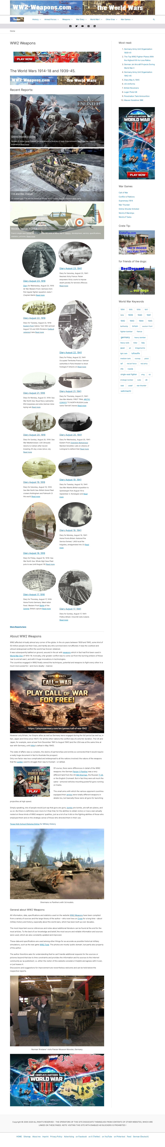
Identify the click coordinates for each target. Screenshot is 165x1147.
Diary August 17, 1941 (70, 609)
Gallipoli (51, 329)
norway (137, 358)
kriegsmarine (140, 348)
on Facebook (81, 1136)
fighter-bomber (126, 331)
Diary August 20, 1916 (34, 435)
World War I (95, 19)
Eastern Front (28, 326)
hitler (135, 343)
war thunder (141, 386)
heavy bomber (140, 337)
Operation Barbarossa (79, 443)
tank (22, 198)
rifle (121, 369)
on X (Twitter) (94, 1136)
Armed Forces (50, 19)
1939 (130, 315)
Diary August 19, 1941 (70, 479)
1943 (132, 321)
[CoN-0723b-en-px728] (57, 57)
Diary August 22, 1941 (71, 352)
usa (122, 385)
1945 (150, 321)
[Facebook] (70, 26)
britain (135, 326)
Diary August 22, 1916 (34, 318)
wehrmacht (126, 391)
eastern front (147, 326)
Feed (129, 1136)
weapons (67, 652)
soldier (20, 762)
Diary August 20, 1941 (71, 435)
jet (130, 348)
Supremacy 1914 (126, 201)
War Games (125, 19)
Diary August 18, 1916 (34, 553)
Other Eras (110, 19)
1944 (141, 321)
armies (69, 794)
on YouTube (107, 1136)
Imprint (45, 1136)
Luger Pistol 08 (130, 92)
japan (122, 348)
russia (130, 369)
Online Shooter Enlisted (23, 136)
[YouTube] (82, 26)
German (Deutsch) (141, 1136)
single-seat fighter (129, 374)
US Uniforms (129, 84)
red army (144, 364)
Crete (80, 918)
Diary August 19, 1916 (34, 482)
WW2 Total (44, 944)
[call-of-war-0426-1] (57, 702)
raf (121, 363)
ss (150, 374)
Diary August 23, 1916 (34, 281)
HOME (19, 1136)
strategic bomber (126, 380)
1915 (130, 309)
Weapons (66, 19)
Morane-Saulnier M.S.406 (24, 228)
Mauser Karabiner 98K (133, 100)
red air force (131, 364)
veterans (26, 332)
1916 (138, 309)
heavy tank (124, 343)
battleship (124, 326)
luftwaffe (136, 353)
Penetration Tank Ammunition (137, 96)
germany (125, 337)
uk (146, 380)
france (139, 331)
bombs (70, 808)
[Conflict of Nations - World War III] (57, 1080)
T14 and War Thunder (22, 194)
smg (142, 374)
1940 (140, 315)
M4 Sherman (81, 775)
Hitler (33, 745)
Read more (25, 144)
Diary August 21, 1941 (70, 391)
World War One (16, 656)
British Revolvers (131, 88)
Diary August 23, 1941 (71, 268)
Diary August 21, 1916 (34, 393)
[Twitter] (76, 26)
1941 (149, 315)
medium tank (125, 358)
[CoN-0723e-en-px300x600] (137, 143)
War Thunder (60, 198)
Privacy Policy (56, 1136)
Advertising (69, 1136)
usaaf (130, 386)
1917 (146, 309)
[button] (154, 19)
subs (139, 380)
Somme (26, 609)
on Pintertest (119, 1136)
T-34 (101, 775)
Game (27, 141)
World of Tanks (125, 217)
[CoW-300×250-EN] (32, 781)
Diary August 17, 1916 (34, 594)
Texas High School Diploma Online (24, 824)
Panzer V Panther (80, 771)
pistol (146, 358)
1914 (123, 309)
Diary (25, 286)
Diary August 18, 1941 (70, 530)
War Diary (80, 19)
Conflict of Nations (127, 197)
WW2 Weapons (76, 915)
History (35, 19)
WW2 (80, 141)
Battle (42, 605)
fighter (29, 233)
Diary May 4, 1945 (131, 80)
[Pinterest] (88, 26)
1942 (123, 321)
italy (143, 343)
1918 (122, 315)
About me (36, 1136)
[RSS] (94, 26)
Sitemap (27, 1136)
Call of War (123, 192)
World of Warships (126, 213)
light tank (123, 353)
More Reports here (18, 627)
